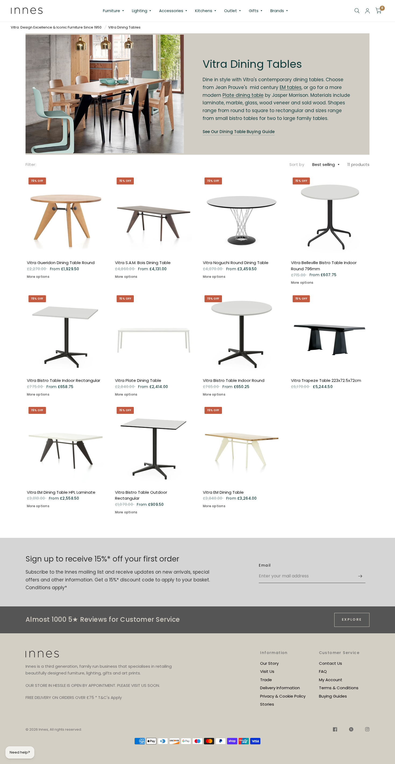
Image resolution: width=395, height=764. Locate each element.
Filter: (31, 164)
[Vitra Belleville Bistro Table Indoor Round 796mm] (329, 214)
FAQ (323, 671)
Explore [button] (352, 619)
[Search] (357, 11)
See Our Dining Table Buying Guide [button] (239, 131)
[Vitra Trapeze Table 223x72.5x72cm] (329, 332)
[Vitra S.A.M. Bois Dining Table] (153, 214)
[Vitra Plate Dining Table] (153, 332)
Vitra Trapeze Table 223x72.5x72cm (326, 380)
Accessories (171, 10)
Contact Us (330, 663)
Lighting (139, 10)
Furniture (111, 10)
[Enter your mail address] (360, 576)
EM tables (290, 87)
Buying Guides (333, 696)
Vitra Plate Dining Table (138, 380)
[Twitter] (351, 730)
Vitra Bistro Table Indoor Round (233, 380)
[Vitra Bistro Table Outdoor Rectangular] (153, 444)
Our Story (269, 663)
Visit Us (267, 671)
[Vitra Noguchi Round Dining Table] (241, 214)
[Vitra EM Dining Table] (241, 444)
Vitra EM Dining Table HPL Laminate (61, 492)
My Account (330, 680)
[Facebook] (335, 730)
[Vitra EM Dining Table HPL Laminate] (65, 444)
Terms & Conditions (338, 688)
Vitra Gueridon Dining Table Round (61, 262)
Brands (277, 10)
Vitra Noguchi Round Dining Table (235, 262)
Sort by (296, 164)
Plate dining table (243, 95)
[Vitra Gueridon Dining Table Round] (65, 214)
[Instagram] (364, 730)
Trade (266, 680)
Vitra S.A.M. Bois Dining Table (143, 262)
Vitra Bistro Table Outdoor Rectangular (141, 495)
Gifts (253, 10)
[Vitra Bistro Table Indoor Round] (241, 332)
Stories (267, 704)
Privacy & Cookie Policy (283, 696)
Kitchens (203, 10)
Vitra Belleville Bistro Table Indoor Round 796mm (324, 266)
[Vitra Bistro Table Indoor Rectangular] (65, 332)
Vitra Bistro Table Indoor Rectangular (63, 380)
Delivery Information (280, 688)
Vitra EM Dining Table (223, 492)
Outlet (230, 10)
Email (265, 565)
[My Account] (367, 11)
